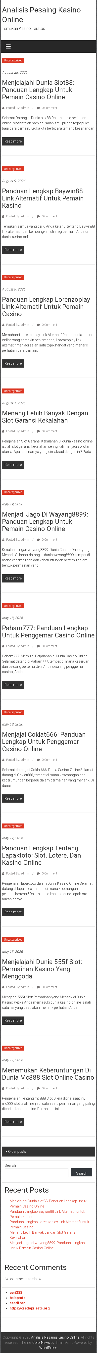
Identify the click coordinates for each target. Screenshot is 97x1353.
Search (10, 1165)
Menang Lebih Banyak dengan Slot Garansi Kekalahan (45, 416)
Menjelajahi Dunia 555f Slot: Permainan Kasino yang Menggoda (42, 969)
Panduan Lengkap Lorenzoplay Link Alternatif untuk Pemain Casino (46, 307)
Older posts (17, 1152)
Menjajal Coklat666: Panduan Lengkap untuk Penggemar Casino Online (44, 742)
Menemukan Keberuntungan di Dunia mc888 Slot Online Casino (48, 1073)
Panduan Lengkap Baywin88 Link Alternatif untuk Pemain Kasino (43, 198)
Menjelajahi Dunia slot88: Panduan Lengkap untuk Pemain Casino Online (38, 90)
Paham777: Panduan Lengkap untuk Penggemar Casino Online (48, 631)
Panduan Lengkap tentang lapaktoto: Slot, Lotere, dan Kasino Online (41, 855)
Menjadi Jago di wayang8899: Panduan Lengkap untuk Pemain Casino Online (45, 521)
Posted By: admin (17, 108)
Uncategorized (13, 60)
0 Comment (49, 108)
